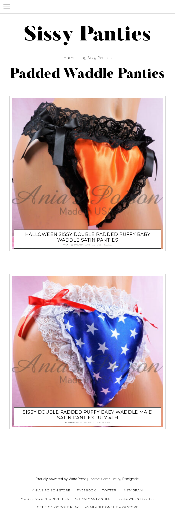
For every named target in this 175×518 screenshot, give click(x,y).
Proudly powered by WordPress (61, 479)
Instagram (133, 490)
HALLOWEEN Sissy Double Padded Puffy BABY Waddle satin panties (87, 237)
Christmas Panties (92, 499)
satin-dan (83, 244)
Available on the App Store (111, 507)
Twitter (109, 490)
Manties (68, 244)
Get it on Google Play (58, 507)
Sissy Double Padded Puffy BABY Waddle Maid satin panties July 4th (87, 414)
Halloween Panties (135, 499)
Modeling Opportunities (45, 499)
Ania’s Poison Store (51, 490)
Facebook (86, 490)
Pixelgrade (130, 479)
